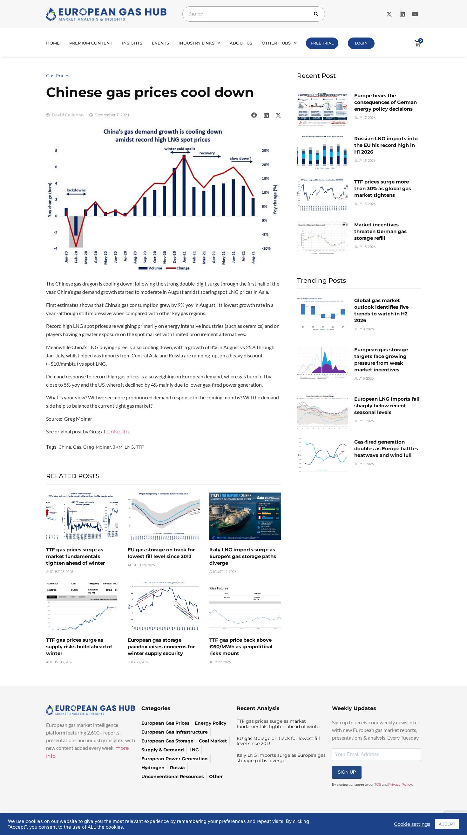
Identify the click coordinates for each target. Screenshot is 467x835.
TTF (140, 447)
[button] (254, 115)
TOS (377, 784)
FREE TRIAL (322, 43)
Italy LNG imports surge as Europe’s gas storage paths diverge (242, 556)
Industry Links (196, 42)
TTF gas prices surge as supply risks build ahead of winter (79, 646)
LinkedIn (117, 432)
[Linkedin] (402, 14)
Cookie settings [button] (412, 824)
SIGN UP (347, 772)
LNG (129, 447)
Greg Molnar (97, 447)
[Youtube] (415, 14)
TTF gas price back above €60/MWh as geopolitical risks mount (241, 646)
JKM (118, 447)
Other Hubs (276, 42)
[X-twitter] (389, 14)
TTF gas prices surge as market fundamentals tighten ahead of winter (75, 556)
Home (53, 42)
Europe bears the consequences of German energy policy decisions (385, 102)
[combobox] (253, 14)
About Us (241, 42)
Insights (132, 42)
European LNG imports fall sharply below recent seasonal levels (387, 405)
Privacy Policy (400, 784)
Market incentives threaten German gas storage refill (380, 231)
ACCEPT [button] (447, 823)
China (64, 447)
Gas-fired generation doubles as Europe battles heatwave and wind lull (386, 448)
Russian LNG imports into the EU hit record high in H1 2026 (386, 145)
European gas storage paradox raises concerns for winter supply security (161, 646)
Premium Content (90, 42)
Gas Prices (57, 76)
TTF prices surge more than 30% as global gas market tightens (382, 188)
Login (361, 43)
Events (160, 42)
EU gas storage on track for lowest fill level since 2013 (278, 741)
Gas (77, 447)
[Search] (317, 14)
